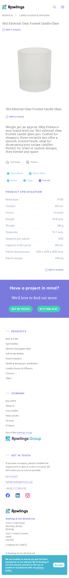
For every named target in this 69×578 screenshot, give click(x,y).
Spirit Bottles (12, 343)
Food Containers (14, 358)
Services (10, 420)
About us (10, 405)
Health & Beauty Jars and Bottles (22, 363)
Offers (9, 378)
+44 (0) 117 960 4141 (16, 488)
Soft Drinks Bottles (15, 353)
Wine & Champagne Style (18, 348)
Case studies (12, 410)
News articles (12, 415)
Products (7, 15)
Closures (10, 373)
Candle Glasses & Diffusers (34, 15)
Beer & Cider (12, 338)
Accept (59, 565)
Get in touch (12, 476)
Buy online (11, 400)
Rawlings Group (24, 432)
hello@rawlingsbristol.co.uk (19, 481)
